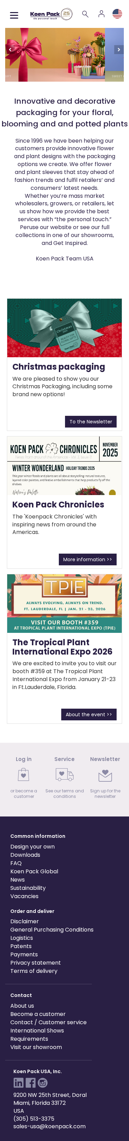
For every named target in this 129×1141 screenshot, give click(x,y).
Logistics (21, 938)
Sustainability (28, 888)
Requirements (29, 1039)
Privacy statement (35, 963)
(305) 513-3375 (33, 1119)
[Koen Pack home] (51, 14)
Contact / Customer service (48, 1022)
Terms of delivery (33, 971)
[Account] (101, 13)
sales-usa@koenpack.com (49, 1126)
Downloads (25, 855)
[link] (23, 779)
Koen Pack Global (34, 871)
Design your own (32, 847)
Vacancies (24, 896)
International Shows (37, 1031)
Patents (21, 946)
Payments (24, 954)
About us (22, 1006)
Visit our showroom (36, 1047)
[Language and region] (117, 13)
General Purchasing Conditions (52, 930)
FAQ (16, 863)
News (17, 880)
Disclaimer (24, 921)
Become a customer (38, 1014)
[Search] (85, 13)
